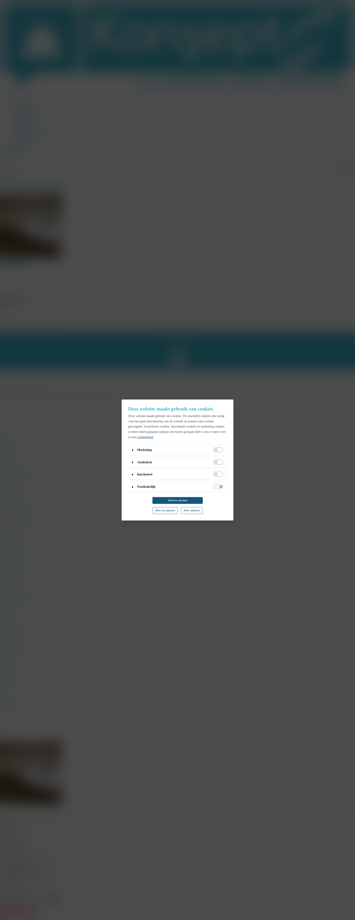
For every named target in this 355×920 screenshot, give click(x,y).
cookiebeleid (145, 437)
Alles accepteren (165, 510)
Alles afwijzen (192, 510)
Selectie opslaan (177, 500)
